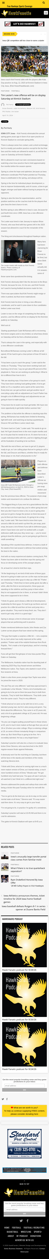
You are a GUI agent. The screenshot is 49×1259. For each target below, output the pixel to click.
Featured (5, 91)
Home (6, 1227)
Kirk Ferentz (40, 108)
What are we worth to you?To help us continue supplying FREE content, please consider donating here (24, 1111)
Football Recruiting (34, 1227)
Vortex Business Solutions (13, 1248)
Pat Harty (9, 104)
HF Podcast (22, 1235)
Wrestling (26, 1231)
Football (15, 91)
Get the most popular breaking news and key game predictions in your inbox (24, 1081)
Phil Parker (6, 111)
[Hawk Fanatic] (16, 15)
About (11, 1235)
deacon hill (31, 108)
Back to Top (24, 1184)
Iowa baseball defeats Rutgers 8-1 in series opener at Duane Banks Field (25, 908)
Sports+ (38, 1231)
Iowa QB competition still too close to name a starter (23, 41)
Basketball (12, 1231)
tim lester (15, 111)
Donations (35, 1235)
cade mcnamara (19, 108)
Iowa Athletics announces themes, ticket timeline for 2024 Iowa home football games (23, 898)
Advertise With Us (24, 1240)
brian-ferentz (7, 108)
